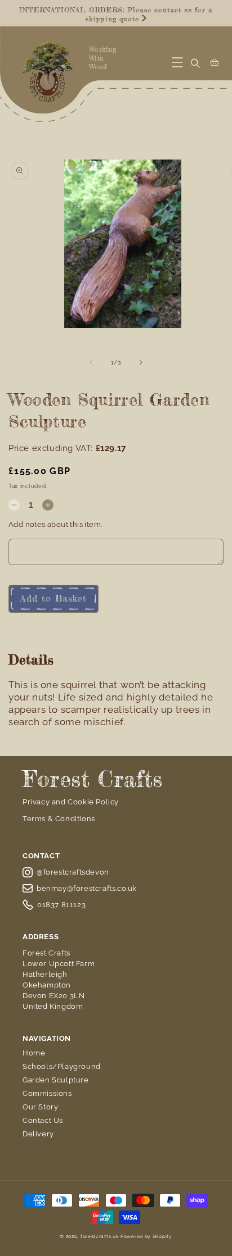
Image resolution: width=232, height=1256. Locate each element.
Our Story (40, 1107)
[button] (177, 62)
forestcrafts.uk (100, 1236)
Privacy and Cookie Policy (71, 802)
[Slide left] (91, 362)
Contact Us (43, 1120)
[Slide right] (140, 362)
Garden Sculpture (56, 1080)
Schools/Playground (62, 1066)
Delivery (38, 1134)
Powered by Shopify (146, 1236)
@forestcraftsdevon (73, 872)
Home (34, 1053)
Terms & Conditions (59, 818)
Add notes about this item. (55, 524)
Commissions (47, 1093)
